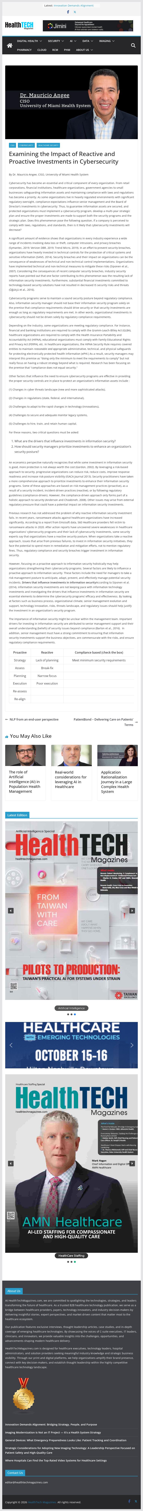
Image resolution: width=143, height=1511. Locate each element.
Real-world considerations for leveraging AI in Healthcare (71, 779)
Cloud (41, 50)
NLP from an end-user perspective (34, 719)
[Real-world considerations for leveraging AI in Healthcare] (71, 747)
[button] (40, 41)
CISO (12, 145)
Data (85, 41)
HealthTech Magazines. (42, 1502)
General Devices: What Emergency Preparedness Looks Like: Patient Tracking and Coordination (65, 1440)
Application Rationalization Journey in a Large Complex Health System (116, 782)
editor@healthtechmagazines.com (26, 1482)
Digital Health (27, 41)
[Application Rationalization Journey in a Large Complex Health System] (117, 747)
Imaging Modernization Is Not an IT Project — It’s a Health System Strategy (53, 1432)
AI (71, 41)
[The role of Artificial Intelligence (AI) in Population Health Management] (25, 747)
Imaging (105, 41)
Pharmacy (24, 50)
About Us (82, 50)
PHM (67, 50)
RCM (55, 50)
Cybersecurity (26, 145)
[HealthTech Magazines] (9, 45)
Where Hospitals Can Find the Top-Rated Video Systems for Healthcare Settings (56, 1460)
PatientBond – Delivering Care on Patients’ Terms (103, 722)
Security (54, 41)
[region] (71, 918)
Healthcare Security (48, 145)
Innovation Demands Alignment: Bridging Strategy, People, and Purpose (51, 1424)
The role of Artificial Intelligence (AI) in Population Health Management (24, 782)
